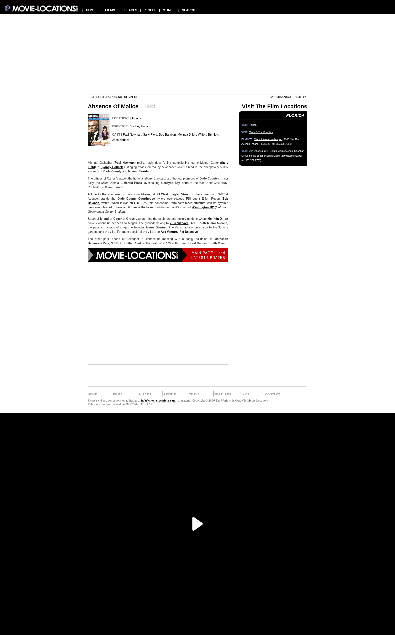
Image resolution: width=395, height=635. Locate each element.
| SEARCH (186, 10)
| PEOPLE (148, 10)
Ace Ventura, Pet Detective (179, 231)
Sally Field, (150, 134)
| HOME (89, 10)
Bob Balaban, (168, 134)
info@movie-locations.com (158, 400)
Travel (195, 394)
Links (244, 394)
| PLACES (129, 10)
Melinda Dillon (218, 218)
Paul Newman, (132, 134)
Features (222, 394)
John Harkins (121, 140)
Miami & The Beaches (261, 132)
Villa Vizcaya (179, 223)
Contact (272, 394)
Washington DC (203, 207)
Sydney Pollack (140, 126)
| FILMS (108, 10)
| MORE (165, 10)
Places (145, 394)
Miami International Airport (268, 139)
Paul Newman (125, 162)
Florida (136, 118)
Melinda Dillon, (187, 134)
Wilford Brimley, (208, 134)
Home (91, 97)
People (170, 394)
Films (101, 97)
